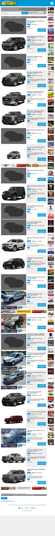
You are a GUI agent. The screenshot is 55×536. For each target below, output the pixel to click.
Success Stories (17, 505)
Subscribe (36, 504)
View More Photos (42, 29)
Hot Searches (45, 505)
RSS (8, 505)
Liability (32, 505)
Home (33, 504)
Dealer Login (28, 505)
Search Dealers (23, 504)
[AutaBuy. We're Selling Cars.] (23, 3)
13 (27, 495)
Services (31, 504)
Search (10, 504)
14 (28, 495)
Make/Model (18, 17)
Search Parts (27, 504)
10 (23, 495)
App (36, 505)
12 (25, 495)
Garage (21, 505)
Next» (33, 495)
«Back (14, 495)
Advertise (11, 505)
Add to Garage (41, 50)
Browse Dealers (18, 504)
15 (29, 495)
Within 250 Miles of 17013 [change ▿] (15, 10)
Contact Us (39, 505)
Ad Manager (24, 505)
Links (42, 505)
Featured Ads (13, 504)
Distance (38, 17)
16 (31, 495)
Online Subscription (41, 504)
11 (24, 495)
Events (14, 505)
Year (10, 17)
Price (30, 17)
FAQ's (45, 504)
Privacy (35, 505)
